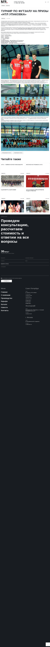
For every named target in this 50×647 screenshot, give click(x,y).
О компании (5, 295)
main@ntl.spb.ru (28, 300)
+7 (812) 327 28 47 (28, 313)
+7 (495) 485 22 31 (28, 324)
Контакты (4, 310)
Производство (6, 298)
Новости (4, 307)
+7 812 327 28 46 (19, 3)
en (45, 2)
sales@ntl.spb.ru (28, 303)
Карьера (4, 301)
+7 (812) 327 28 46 (28, 295)
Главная (4, 292)
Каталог (4, 304)
